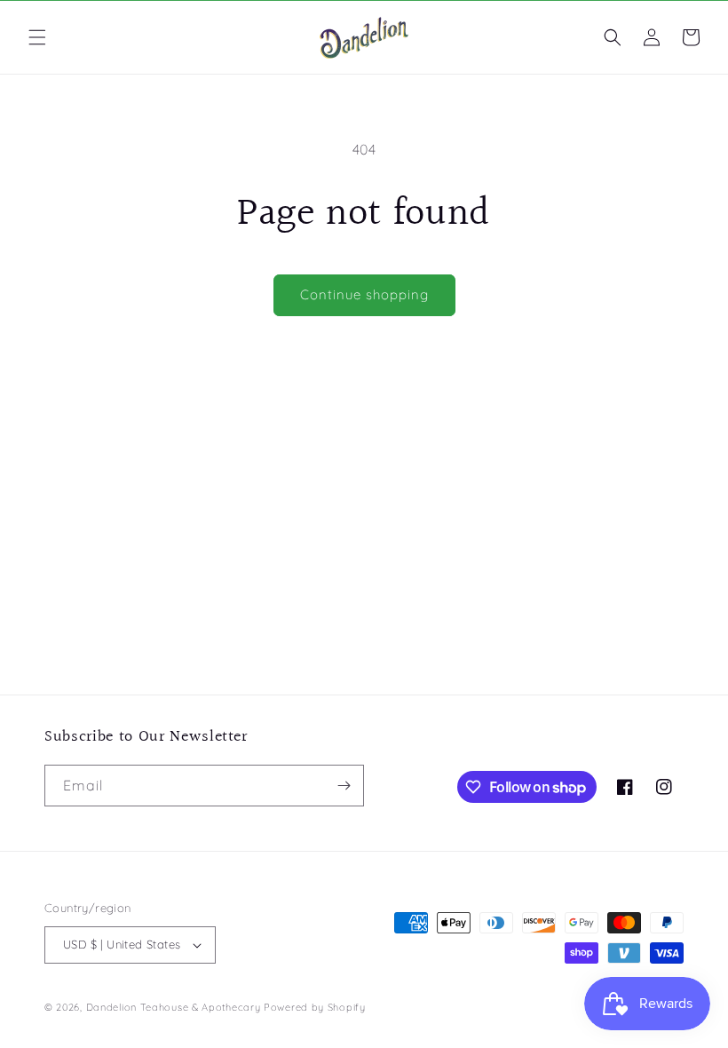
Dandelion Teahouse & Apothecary (173, 1007)
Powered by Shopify (315, 1007)
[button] (37, 37)
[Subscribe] (343, 785)
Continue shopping (364, 294)
